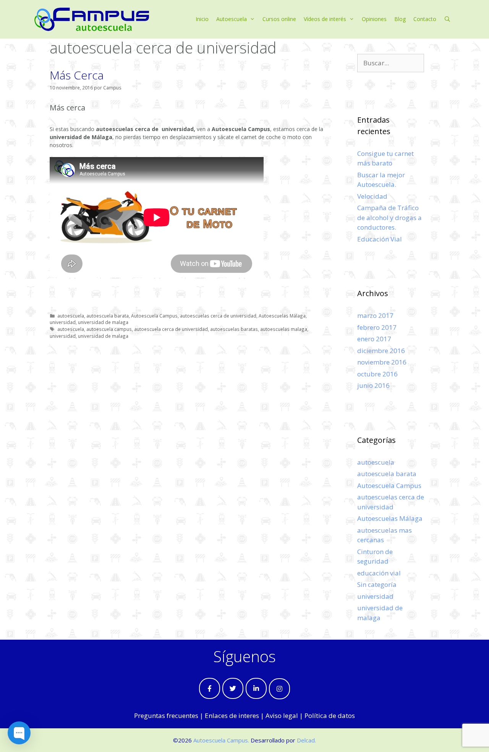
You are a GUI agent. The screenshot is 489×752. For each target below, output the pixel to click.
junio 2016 (373, 385)
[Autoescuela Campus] (91, 18)
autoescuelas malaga (283, 329)
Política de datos (329, 715)
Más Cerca (77, 75)
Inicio (202, 19)
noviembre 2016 (381, 362)
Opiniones (374, 19)
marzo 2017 (375, 315)
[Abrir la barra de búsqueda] (447, 19)
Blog (400, 19)
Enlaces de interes (232, 715)
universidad (63, 322)
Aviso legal (282, 715)
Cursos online (279, 19)
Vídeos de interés (325, 19)
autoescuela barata (107, 316)
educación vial (379, 573)
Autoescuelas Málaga (282, 316)
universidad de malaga (103, 322)
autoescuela (70, 316)
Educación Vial (379, 239)
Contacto (424, 19)
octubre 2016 (377, 374)
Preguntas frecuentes (166, 715)
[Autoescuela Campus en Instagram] (279, 688)
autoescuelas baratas (234, 329)
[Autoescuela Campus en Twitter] (232, 688)
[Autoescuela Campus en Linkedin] (256, 688)
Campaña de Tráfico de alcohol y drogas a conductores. (389, 217)
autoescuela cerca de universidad (171, 329)
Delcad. (306, 740)
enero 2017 (374, 338)
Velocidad (372, 196)
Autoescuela (231, 19)
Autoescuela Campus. (221, 740)
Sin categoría (377, 584)
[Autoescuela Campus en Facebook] (209, 688)
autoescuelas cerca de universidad (218, 316)
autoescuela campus (109, 329)
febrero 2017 (377, 327)
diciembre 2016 (381, 350)
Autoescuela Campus (154, 316)
